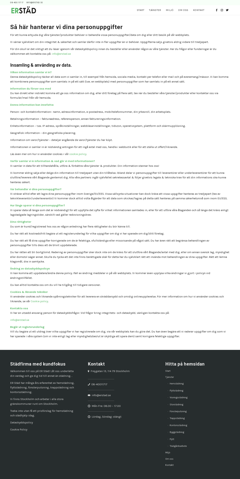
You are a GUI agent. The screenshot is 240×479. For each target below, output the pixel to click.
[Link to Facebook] (216, 10)
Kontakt (169, 465)
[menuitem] (141, 10)
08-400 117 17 (16, 2)
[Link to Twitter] (227, 10)
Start (167, 371)
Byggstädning (177, 432)
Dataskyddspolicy (21, 422)
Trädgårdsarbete (178, 446)
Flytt (172, 439)
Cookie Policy (18, 429)
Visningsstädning (178, 397)
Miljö (167, 452)
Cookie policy (39, 301)
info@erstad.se (34, 2)
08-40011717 (99, 384)
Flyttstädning (176, 390)
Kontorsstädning (178, 425)
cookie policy (77, 154)
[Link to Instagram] (222, 10)
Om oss (169, 459)
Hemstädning (177, 383)
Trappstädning (177, 418)
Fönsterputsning (178, 411)
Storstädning (176, 404)
